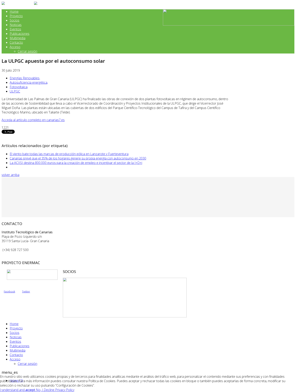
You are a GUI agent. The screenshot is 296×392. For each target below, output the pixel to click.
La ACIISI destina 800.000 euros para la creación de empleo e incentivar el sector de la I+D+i (76, 163)
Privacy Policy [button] (64, 390)
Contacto (16, 42)
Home (14, 11)
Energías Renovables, (25, 78)
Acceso (15, 47)
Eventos (15, 29)
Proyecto (16, 16)
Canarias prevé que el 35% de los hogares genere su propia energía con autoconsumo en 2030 (78, 158)
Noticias (16, 25)
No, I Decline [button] (45, 390)
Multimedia (17, 38)
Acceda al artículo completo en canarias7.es (33, 120)
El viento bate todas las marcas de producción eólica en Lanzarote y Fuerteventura (69, 154)
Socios (14, 20)
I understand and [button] (17, 390)
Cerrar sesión (27, 51)
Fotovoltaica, (19, 87)
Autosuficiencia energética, (29, 82)
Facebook (9, 291)
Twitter (26, 291)
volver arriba (10, 175)
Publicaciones (19, 33)
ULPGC (15, 91)
